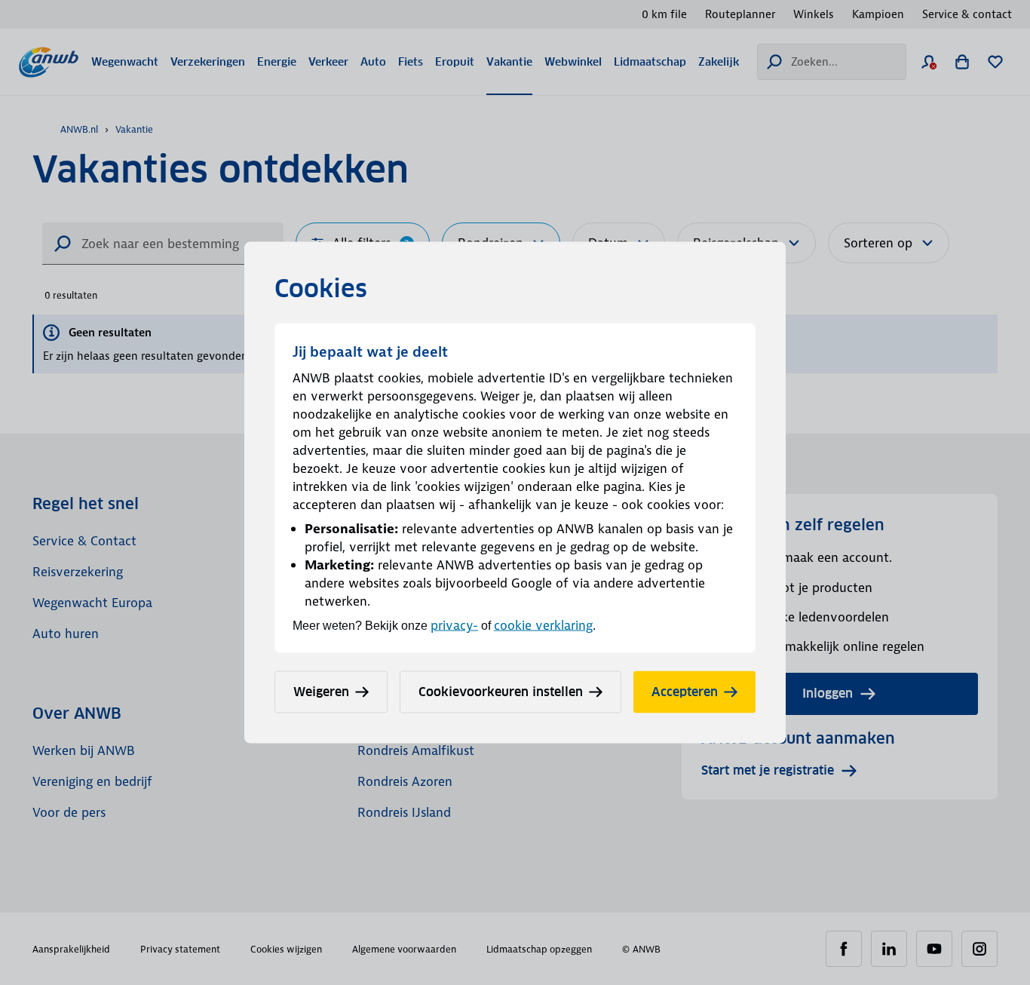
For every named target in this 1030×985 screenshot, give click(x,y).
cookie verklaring (543, 625)
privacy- (454, 625)
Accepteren (684, 692)
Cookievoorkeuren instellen (500, 692)
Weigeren (321, 692)
